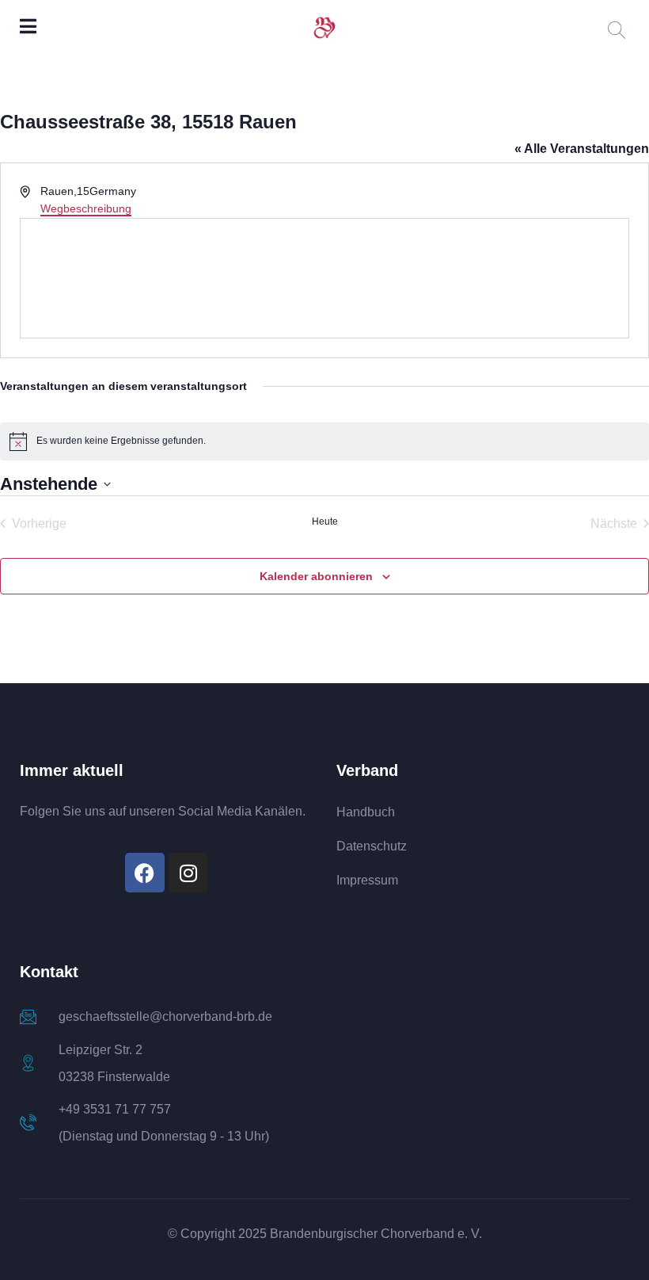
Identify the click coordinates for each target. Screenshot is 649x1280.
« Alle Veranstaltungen (581, 148)
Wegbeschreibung (85, 208)
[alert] (324, 441)
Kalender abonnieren (316, 576)
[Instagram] (188, 872)
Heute (325, 521)
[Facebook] (145, 872)
